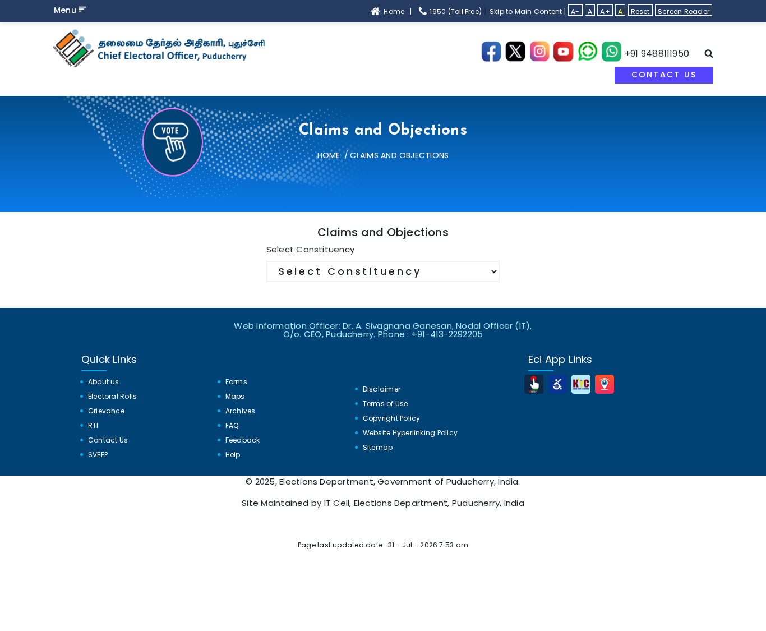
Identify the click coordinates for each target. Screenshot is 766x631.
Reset (640, 11)
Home (328, 155)
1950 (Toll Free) (455, 11)
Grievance (106, 411)
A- (575, 11)
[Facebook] (491, 53)
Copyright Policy (392, 418)
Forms (236, 381)
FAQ (232, 425)
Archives (240, 411)
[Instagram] (540, 53)
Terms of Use (385, 403)
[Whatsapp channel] (587, 53)
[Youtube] (563, 53)
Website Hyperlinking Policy (410, 432)
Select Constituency (310, 249)
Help (233, 454)
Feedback (242, 440)
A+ (605, 11)
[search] (708, 54)
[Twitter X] (516, 53)
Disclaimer (381, 389)
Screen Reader (683, 11)
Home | (398, 11)
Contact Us (664, 74)
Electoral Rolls (112, 396)
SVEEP (98, 454)
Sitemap (378, 447)
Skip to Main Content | (528, 11)
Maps (235, 396)
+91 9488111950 (657, 53)
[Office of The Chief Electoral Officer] (161, 48)
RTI (93, 425)
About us (103, 381)
